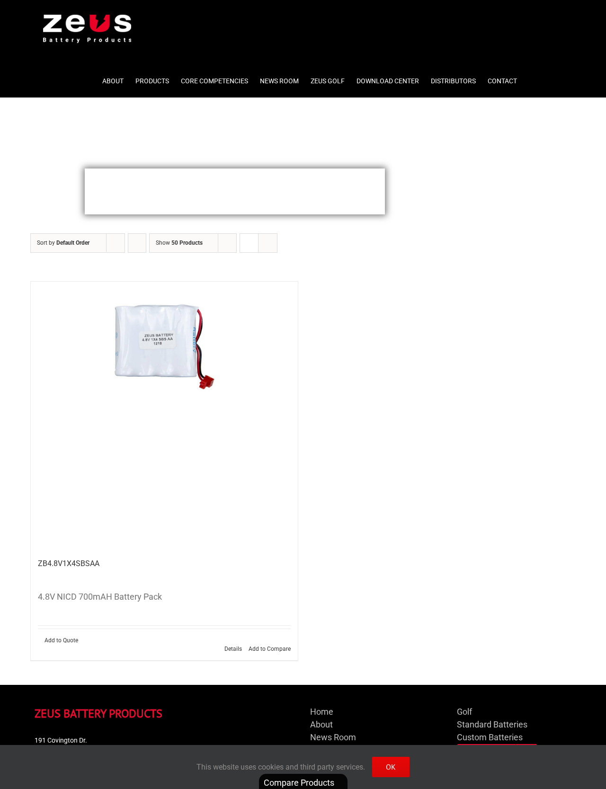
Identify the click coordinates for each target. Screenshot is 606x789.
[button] (548, 78)
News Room (333, 737)
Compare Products (300, 783)
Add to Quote (61, 640)
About (321, 724)
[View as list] (267, 243)
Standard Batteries (492, 724)
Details (233, 649)
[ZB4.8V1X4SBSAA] (164, 415)
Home (321, 712)
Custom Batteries (490, 737)
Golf (464, 712)
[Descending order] (137, 243)
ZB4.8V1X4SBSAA (68, 563)
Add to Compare (270, 649)
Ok (391, 766)
